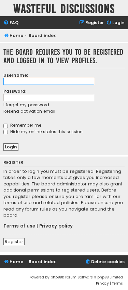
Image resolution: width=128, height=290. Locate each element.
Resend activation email (29, 111)
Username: (15, 75)
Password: (15, 91)
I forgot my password (26, 104)
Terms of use (19, 226)
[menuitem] (10, 23)
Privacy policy (56, 226)
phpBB (56, 277)
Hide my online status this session (46, 131)
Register (14, 241)
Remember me (25, 125)
